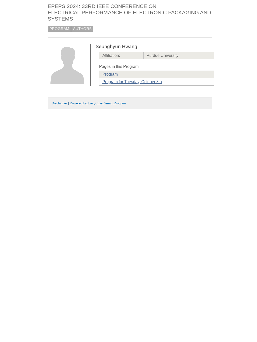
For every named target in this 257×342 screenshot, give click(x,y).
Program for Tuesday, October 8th (132, 82)
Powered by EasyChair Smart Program (98, 103)
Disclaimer (59, 103)
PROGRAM (59, 29)
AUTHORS (82, 29)
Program (110, 74)
